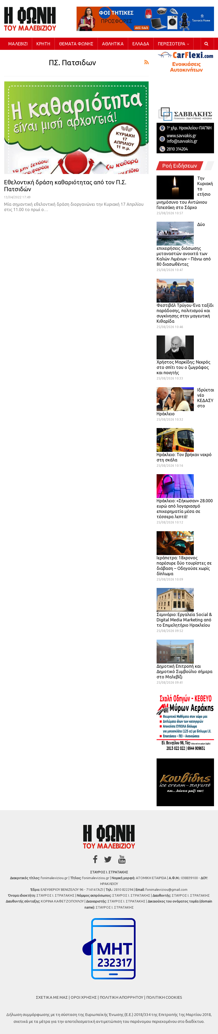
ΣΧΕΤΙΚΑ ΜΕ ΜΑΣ (52, 997)
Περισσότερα (171, 43)
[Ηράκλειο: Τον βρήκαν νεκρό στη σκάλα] (175, 440)
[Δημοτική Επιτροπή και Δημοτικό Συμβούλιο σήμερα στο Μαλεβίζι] (175, 652)
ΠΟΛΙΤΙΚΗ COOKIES (164, 997)
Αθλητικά (113, 43)
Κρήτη (43, 43)
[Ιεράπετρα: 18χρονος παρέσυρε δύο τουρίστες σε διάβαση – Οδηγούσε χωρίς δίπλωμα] (175, 543)
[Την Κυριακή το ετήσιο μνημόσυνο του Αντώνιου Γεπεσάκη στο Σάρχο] (175, 187)
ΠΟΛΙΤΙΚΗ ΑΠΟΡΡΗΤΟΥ (121, 997)
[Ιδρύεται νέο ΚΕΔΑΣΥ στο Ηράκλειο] (175, 399)
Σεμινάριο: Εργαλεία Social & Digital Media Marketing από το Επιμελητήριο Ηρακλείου (184, 619)
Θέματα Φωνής (76, 43)
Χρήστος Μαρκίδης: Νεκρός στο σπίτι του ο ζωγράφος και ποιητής (183, 367)
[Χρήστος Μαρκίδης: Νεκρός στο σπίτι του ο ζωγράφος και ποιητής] (175, 347)
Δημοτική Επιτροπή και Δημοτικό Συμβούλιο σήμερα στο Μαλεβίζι (184, 671)
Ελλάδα (140, 43)
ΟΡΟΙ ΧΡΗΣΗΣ (84, 997)
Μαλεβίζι (18, 43)
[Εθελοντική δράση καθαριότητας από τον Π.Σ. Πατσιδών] (76, 127)
